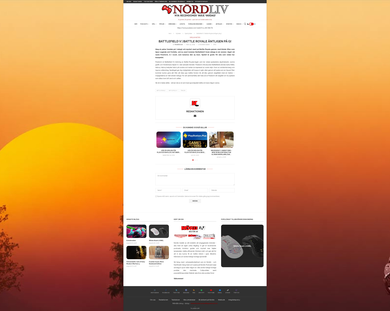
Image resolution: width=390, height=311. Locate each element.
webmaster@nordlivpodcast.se (204, 303)
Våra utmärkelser (161, 1)
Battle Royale (161, 90)
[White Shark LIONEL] (159, 231)
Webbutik (190, 1)
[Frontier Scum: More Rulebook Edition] (159, 252)
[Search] (245, 24)
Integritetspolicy (201, 1)
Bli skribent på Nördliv (177, 1)
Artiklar (219, 24)
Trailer (183, 90)
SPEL (153, 24)
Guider (209, 24)
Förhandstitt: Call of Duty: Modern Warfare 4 (135, 263)
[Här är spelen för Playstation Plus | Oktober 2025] (168, 140)
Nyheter (229, 24)
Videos (238, 24)
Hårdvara (171, 24)
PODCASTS (144, 24)
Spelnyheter (188, 33)
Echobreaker (131, 240)
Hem (135, 24)
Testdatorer (148, 1)
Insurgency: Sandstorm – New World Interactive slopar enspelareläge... (221, 152)
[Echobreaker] (136, 231)
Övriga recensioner (195, 24)
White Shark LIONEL (156, 240)
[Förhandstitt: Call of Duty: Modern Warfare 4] (136, 252)
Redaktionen (137, 1)
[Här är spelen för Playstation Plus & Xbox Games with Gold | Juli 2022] (195, 140)
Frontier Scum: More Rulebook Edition (156, 263)
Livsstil (182, 24)
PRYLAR (161, 24)
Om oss (128, 1)
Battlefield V (173, 90)
